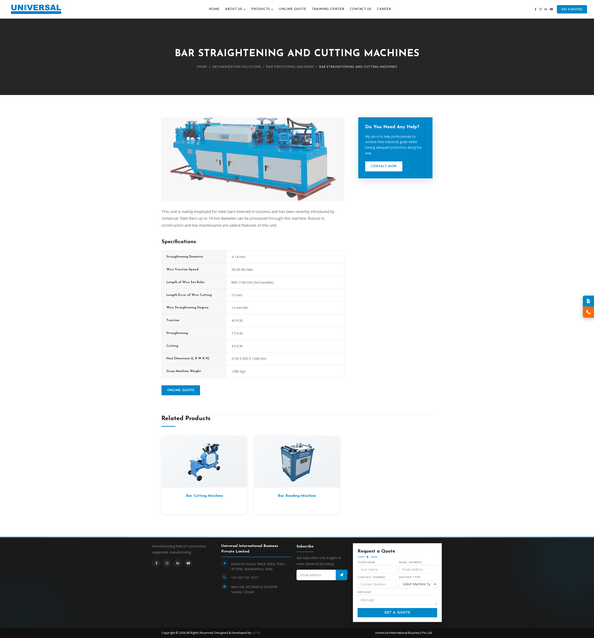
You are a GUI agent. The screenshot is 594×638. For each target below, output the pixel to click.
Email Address (410, 562)
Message (364, 592)
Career (384, 9)
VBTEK (256, 633)
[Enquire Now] (588, 301)
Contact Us (360, 9)
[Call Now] (588, 312)
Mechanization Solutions (236, 67)
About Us (233, 9)
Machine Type (410, 577)
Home (214, 9)
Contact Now (384, 166)
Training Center (328, 9)
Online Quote (292, 9)
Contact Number (371, 577)
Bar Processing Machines (290, 67)
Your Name (366, 562)
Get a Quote (397, 613)
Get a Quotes (572, 9)
